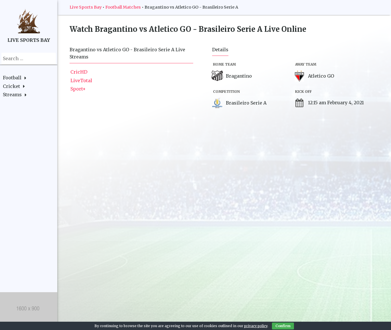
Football (12, 77)
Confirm (283, 326)
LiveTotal (81, 80)
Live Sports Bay (86, 7)
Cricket (11, 86)
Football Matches (123, 7)
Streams (12, 94)
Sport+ (78, 89)
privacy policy (255, 326)
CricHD (78, 72)
